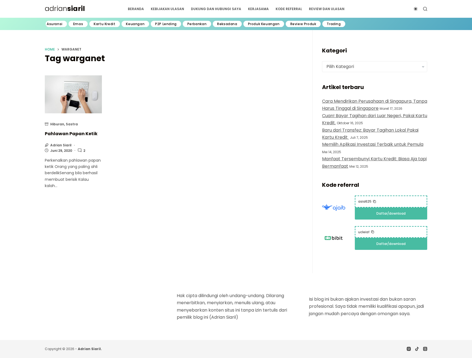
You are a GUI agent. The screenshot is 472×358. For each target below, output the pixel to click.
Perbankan (196, 24)
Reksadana (227, 24)
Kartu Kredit (104, 24)
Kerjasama (258, 9)
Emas (78, 24)
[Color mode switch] (416, 9)
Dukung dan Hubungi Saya (216, 9)
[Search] (425, 9)
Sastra (72, 124)
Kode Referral (289, 9)
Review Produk (303, 24)
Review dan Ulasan (326, 9)
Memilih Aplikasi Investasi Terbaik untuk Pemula (372, 144)
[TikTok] (417, 349)
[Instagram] (409, 349)
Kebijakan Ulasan (167, 9)
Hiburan (57, 124)
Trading (334, 24)
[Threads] (425, 349)
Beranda (136, 9)
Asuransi (55, 24)
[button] (367, 201)
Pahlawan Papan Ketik (71, 134)
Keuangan (135, 24)
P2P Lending (166, 24)
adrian (65, 8)
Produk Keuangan (264, 24)
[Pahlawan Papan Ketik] (73, 94)
